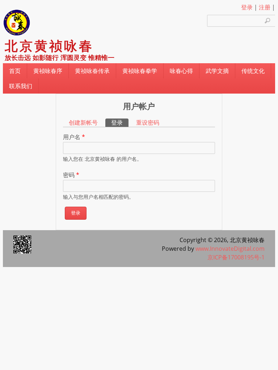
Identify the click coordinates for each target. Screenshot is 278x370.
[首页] (16, 35)
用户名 (74, 137)
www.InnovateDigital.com (230, 249)
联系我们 (20, 86)
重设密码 (147, 122)
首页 (15, 71)
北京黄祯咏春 (49, 45)
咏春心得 (181, 71)
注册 (264, 7)
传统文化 (253, 71)
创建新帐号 (83, 122)
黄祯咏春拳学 (139, 71)
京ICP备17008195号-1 (236, 257)
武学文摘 (217, 71)
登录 (247, 7)
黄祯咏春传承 (92, 71)
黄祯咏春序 (47, 71)
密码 (71, 175)
